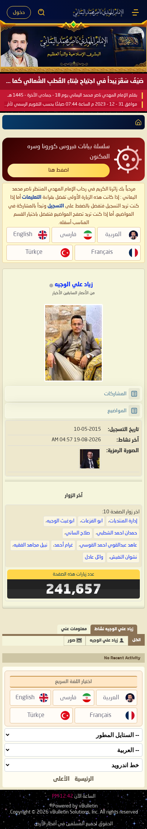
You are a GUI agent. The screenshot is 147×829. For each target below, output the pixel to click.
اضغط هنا (58, 170)
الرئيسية (84, 779)
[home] (137, 122)
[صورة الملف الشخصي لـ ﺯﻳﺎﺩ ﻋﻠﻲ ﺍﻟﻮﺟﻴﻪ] (73, 343)
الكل (136, 640)
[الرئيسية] (135, 12)
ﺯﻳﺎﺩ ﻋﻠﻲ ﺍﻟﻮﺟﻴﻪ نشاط (113, 629)
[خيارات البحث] (41, 12)
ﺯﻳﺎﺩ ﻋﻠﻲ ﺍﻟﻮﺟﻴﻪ (104, 641)
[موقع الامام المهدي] (99, 12)
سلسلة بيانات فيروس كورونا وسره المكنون (68, 152)
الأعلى (61, 779)
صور (71, 641)
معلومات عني (74, 629)
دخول (19, 12)
